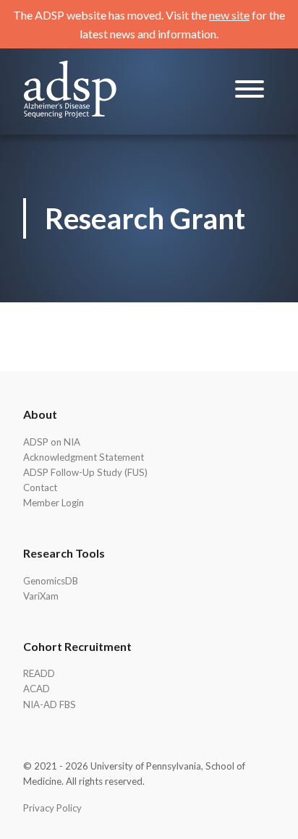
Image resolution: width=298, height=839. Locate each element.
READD (39, 673)
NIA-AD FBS (49, 704)
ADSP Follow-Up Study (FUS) (85, 472)
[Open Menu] (249, 91)
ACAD (36, 688)
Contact (40, 487)
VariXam (41, 596)
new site (229, 15)
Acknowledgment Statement (83, 457)
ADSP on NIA (51, 442)
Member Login (53, 502)
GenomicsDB (50, 581)
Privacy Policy (52, 808)
